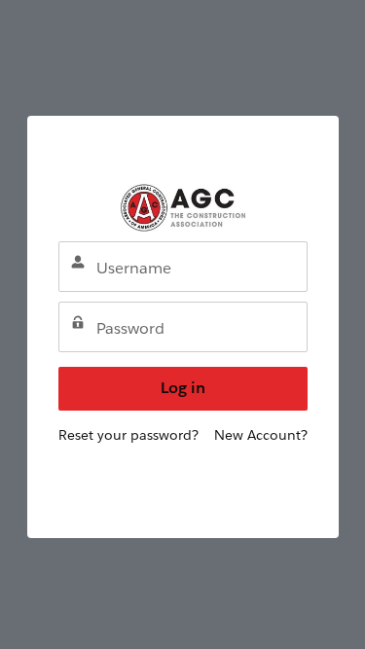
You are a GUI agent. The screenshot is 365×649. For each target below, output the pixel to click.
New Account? (261, 435)
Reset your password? (128, 435)
